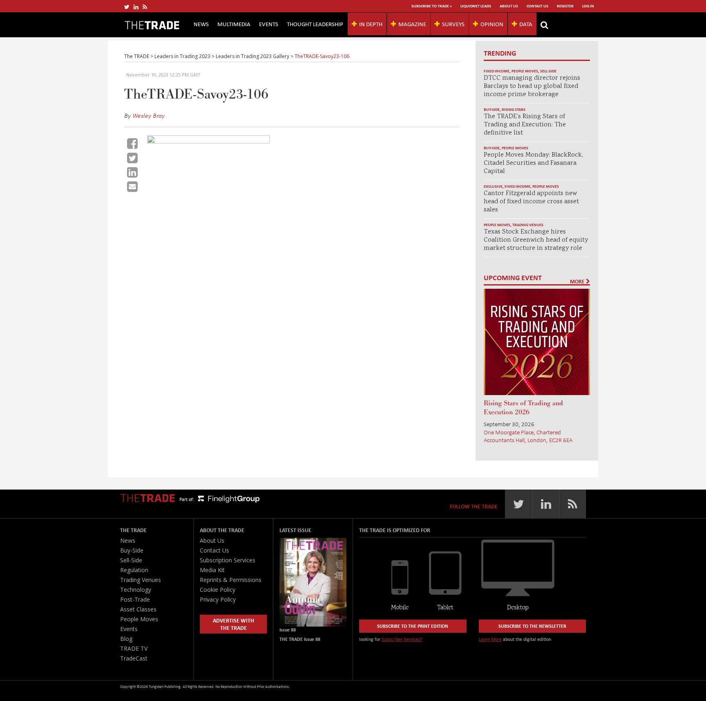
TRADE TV (133, 648)
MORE (578, 281)
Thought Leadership (315, 24)
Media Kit (212, 570)
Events (268, 24)
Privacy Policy (218, 599)
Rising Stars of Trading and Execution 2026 (523, 408)
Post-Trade (135, 599)
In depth (370, 24)
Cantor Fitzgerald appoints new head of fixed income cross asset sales (531, 202)
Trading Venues (527, 224)
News (201, 24)
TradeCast (133, 658)
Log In (588, 6)
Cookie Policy (217, 589)
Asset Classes (138, 609)
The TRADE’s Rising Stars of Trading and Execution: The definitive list (525, 125)
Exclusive (493, 186)
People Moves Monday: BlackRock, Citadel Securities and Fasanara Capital (533, 163)
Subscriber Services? (402, 639)
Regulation (134, 570)
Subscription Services (227, 560)
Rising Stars (513, 109)
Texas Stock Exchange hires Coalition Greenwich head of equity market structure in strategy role (536, 240)
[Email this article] (132, 186)
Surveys (453, 24)
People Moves (525, 71)
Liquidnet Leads (475, 6)
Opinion (491, 24)
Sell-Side (548, 71)
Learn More (490, 639)
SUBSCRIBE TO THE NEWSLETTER (532, 626)
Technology (135, 589)
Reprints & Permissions (230, 580)
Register (565, 6)
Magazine (412, 24)
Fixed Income (496, 71)
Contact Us (537, 6)
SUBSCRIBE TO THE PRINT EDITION (412, 626)
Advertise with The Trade (233, 623)
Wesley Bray (148, 115)
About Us (509, 6)
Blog (126, 639)
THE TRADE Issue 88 (299, 639)
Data (525, 24)
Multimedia (233, 24)
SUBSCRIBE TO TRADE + (431, 6)
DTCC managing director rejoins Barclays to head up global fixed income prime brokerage (532, 86)
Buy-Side (492, 109)
